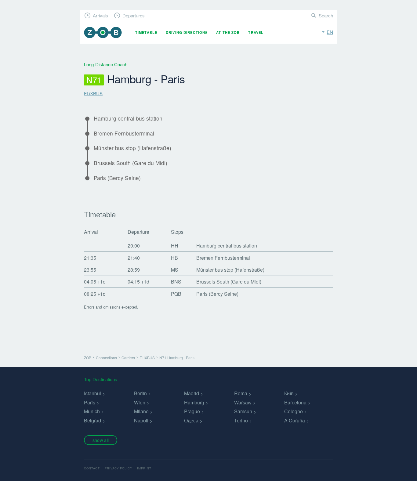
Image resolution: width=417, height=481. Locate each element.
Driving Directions (187, 32)
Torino (241, 420)
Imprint (144, 468)
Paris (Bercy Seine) (117, 178)
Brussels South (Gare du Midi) (130, 163)
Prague (192, 411)
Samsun (243, 411)
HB (174, 257)
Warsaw (243, 402)
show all (100, 440)
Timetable (146, 32)
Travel (255, 32)
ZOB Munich (103, 32)
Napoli (141, 420)
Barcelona (295, 402)
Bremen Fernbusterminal (124, 133)
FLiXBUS (93, 93)
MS (174, 269)
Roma (240, 393)
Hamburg (194, 402)
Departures (133, 15)
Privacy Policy (118, 468)
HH (174, 245)
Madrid (191, 393)
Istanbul (92, 393)
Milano (141, 411)
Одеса (191, 420)
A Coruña (294, 420)
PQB (176, 293)
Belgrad (92, 420)
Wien (139, 402)
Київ (289, 393)
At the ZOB (228, 32)
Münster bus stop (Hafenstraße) (132, 148)
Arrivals (100, 15)
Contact (92, 468)
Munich (92, 411)
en (330, 32)
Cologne (293, 411)
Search (326, 15)
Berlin (140, 393)
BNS (176, 281)
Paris (89, 402)
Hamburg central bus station (128, 118)
